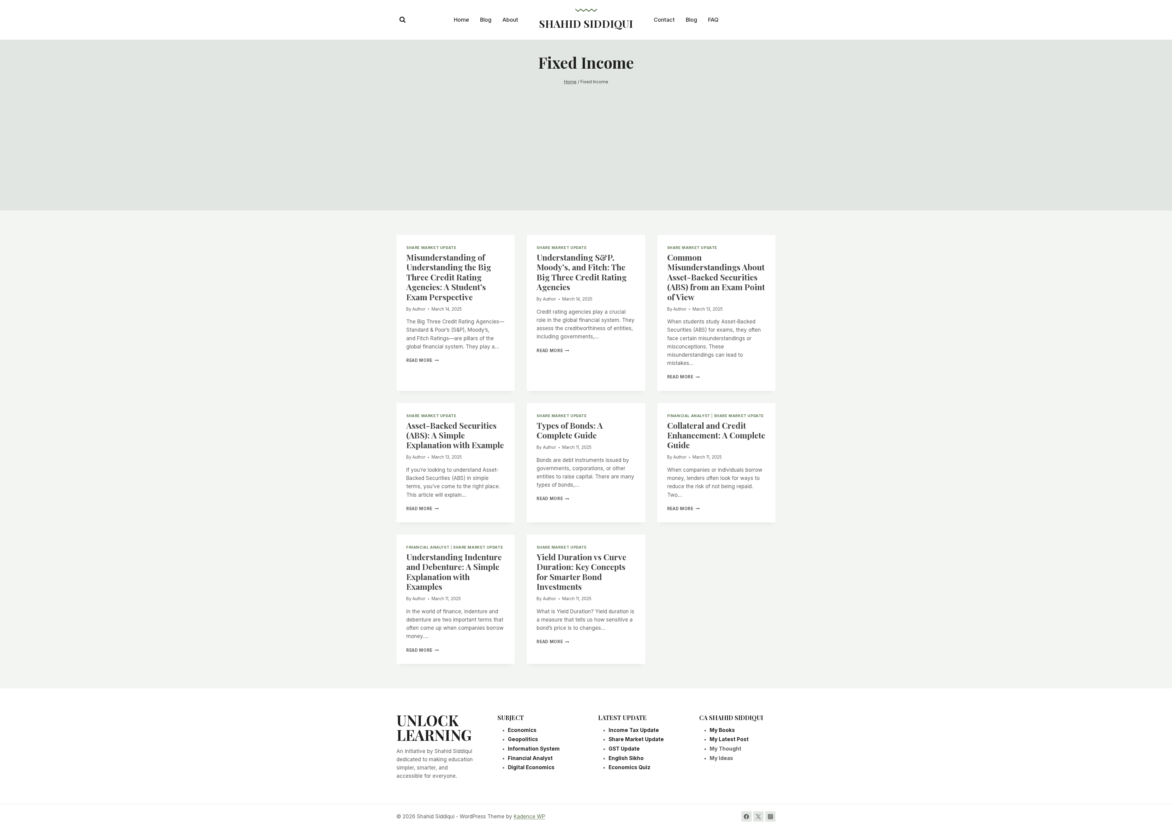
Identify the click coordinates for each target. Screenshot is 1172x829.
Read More (422, 360)
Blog (485, 19)
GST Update (624, 749)
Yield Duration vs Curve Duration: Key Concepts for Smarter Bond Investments (581, 571)
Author (418, 309)
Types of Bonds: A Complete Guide (570, 430)
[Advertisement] (586, 168)
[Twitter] (758, 816)
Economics (522, 730)
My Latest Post (729, 739)
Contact (664, 19)
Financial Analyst (688, 415)
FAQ (713, 19)
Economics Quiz (629, 767)
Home (461, 19)
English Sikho (626, 758)
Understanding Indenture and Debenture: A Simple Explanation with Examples (454, 571)
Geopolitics (523, 739)
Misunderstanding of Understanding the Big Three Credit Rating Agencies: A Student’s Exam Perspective (448, 277)
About (510, 19)
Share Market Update (431, 247)
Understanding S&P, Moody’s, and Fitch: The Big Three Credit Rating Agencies (582, 272)
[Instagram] (770, 816)
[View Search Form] (402, 20)
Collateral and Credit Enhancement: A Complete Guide (716, 435)
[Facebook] (746, 816)
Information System (534, 749)
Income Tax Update (634, 730)
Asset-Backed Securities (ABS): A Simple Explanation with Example (455, 435)
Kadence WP (529, 816)
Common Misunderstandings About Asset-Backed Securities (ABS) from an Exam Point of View (716, 277)
